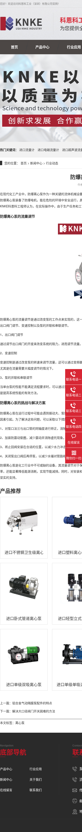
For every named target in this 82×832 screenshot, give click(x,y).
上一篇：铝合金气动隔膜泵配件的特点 (26, 703)
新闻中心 (36, 163)
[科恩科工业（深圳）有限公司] (21, 23)
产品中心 (42, 46)
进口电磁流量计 (48, 149)
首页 (14, 46)
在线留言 (6, 790)
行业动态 (52, 163)
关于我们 (36, 779)
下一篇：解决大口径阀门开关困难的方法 (27, 711)
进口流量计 (27, 149)
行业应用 (36, 769)
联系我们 (36, 790)
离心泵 (19, 722)
